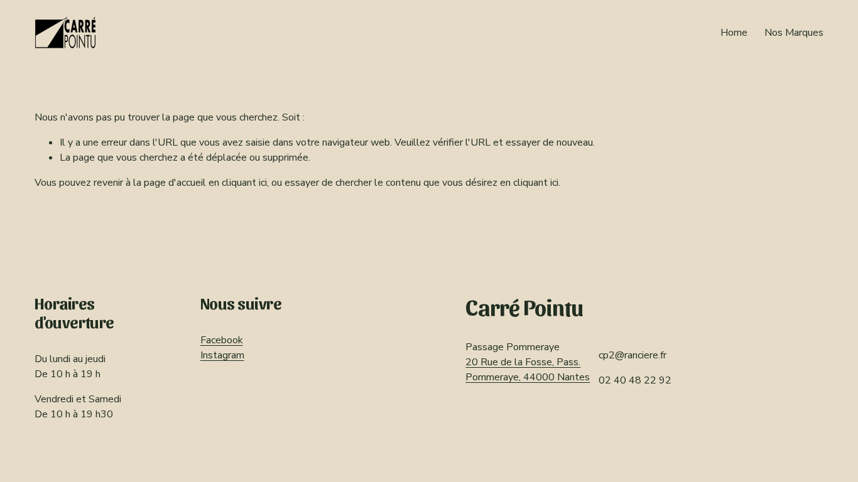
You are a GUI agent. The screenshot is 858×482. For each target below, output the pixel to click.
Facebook (221, 340)
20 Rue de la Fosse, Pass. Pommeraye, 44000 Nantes (527, 369)
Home (733, 33)
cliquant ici (244, 183)
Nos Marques (793, 33)
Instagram (222, 355)
